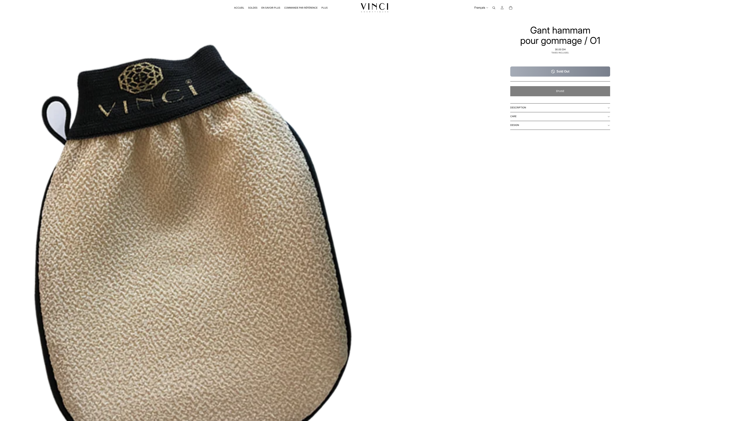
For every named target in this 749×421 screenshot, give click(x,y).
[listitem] (324, 7)
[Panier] (510, 8)
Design (514, 125)
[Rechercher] (494, 8)
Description (518, 107)
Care (513, 116)
